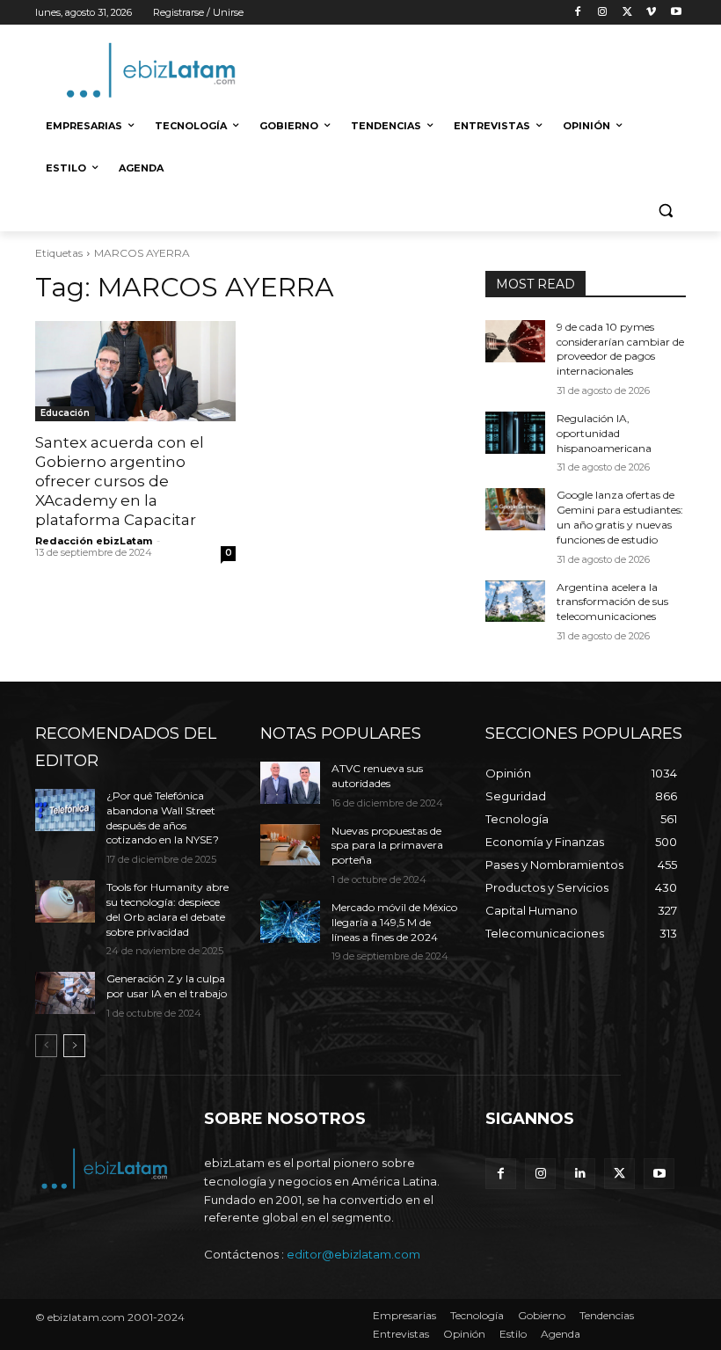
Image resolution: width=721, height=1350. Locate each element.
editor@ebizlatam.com (353, 1254)
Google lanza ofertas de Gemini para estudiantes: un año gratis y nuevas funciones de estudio (620, 516)
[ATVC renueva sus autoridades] (290, 783)
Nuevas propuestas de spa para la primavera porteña (387, 845)
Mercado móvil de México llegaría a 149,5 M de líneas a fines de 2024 (394, 922)
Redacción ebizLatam (93, 541)
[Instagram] (603, 13)
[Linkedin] (579, 1173)
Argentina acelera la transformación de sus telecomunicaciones (612, 602)
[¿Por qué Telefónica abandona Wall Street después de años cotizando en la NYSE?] (65, 810)
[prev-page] (46, 1045)
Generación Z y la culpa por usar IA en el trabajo (166, 986)
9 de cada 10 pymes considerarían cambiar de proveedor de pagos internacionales (620, 348)
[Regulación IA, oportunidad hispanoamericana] (515, 433)
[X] (627, 13)
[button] (665, 210)
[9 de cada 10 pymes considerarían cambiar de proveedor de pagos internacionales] (515, 341)
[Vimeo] (651, 13)
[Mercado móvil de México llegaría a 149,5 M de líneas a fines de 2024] (290, 922)
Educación (65, 413)
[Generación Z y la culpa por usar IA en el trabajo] (65, 993)
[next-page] (74, 1045)
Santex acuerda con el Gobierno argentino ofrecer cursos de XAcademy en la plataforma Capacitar (119, 481)
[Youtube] (676, 13)
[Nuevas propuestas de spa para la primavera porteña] (290, 845)
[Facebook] (578, 13)
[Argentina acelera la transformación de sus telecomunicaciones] (515, 601)
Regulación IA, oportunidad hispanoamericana (604, 433)
